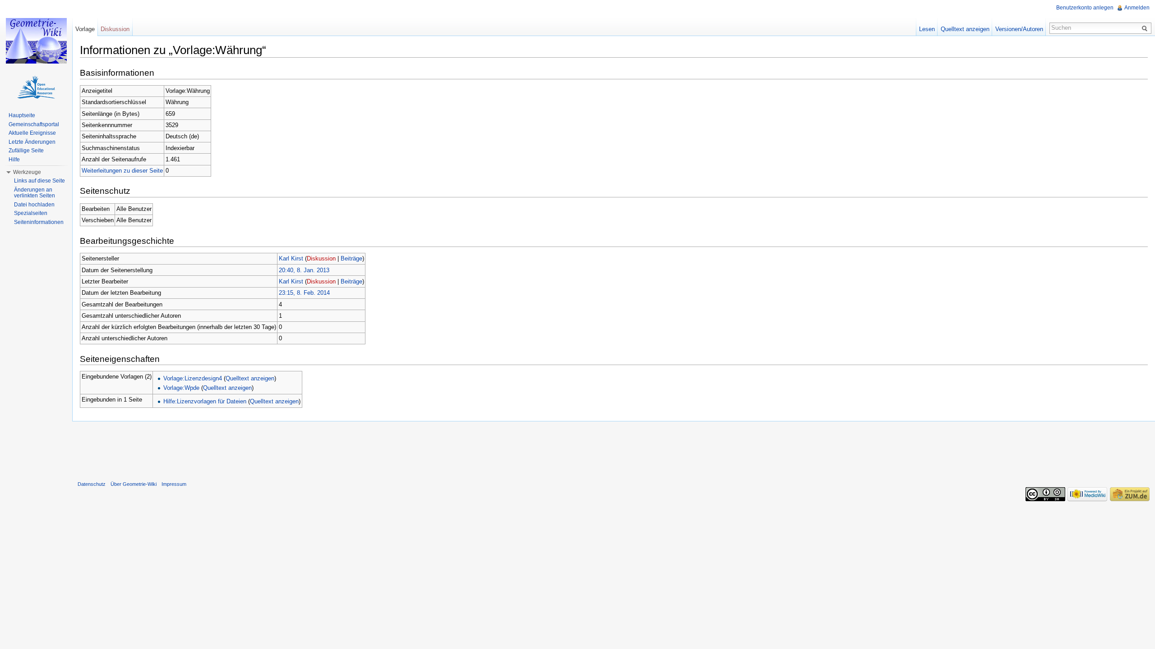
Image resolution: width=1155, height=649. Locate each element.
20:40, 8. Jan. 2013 (304, 270)
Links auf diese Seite (39, 181)
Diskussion (321, 258)
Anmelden (1137, 8)
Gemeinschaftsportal (34, 124)
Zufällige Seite (26, 150)
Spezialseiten (30, 213)
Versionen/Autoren (1019, 29)
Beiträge (351, 258)
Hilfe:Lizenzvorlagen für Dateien (204, 401)
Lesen (927, 29)
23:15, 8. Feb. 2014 (304, 292)
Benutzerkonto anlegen (1084, 8)
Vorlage (85, 29)
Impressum (174, 484)
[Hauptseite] (36, 41)
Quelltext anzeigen (250, 378)
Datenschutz (92, 484)
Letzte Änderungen (32, 142)
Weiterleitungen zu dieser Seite (122, 170)
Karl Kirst (291, 258)
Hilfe (14, 159)
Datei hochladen (34, 204)
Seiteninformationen (39, 222)
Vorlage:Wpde (181, 387)
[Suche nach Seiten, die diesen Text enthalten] (1146, 28)
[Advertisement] (613, 449)
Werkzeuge (27, 172)
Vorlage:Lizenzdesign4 (192, 378)
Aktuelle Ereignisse (32, 133)
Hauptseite (22, 115)
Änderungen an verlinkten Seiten (34, 193)
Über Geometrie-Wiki (134, 484)
